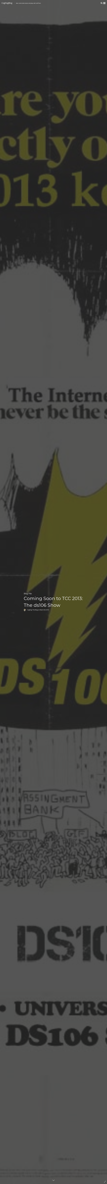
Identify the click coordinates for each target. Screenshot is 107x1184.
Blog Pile (28, 593)
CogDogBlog (7, 3)
